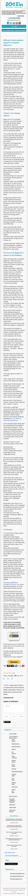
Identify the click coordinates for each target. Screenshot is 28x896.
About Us (8, 888)
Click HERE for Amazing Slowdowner (12, 419)
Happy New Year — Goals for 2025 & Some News (14, 845)
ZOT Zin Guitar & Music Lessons (13, 737)
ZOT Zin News (13, 733)
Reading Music (14, 783)
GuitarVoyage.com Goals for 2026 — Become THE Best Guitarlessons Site (14, 826)
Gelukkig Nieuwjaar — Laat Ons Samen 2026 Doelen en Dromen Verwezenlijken (14, 819)
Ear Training (14, 752)
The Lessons (13, 888)
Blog (20, 890)
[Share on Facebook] (5, 680)
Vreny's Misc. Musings (12, 810)
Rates (18, 888)
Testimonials (22, 888)
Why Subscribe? (10, 852)
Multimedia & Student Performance (11, 890)
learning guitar (11, 689)
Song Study (13, 779)
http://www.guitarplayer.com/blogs (18, 873)
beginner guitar (13, 685)
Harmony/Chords (16, 746)
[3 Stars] (7, 673)
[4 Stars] (9, 673)
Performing (14, 787)
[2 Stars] (6, 673)
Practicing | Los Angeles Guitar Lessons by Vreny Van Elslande (13, 692)
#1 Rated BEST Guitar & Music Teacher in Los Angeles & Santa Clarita (14, 839)
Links (23, 890)
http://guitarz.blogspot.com (17, 876)
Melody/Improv (15, 744)
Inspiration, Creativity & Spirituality (12, 800)
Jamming (14, 768)
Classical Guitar (14, 774)
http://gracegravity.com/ (16, 879)
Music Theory (13, 740)
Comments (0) (8, 698)
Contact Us (14, 891)
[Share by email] (13, 680)
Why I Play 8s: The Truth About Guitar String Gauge (14, 832)
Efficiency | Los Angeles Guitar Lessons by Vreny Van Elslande (13, 687)
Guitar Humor (12, 807)
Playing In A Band (13, 791)
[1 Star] (4, 673)
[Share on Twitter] (9, 680)
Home (4, 888)
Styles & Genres (14, 761)
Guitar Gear (12, 804)
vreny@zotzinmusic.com (11, 584)
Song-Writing (13, 765)
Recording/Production (17, 771)
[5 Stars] (11, 673)
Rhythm (14, 749)
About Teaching (13, 796)
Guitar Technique (14, 756)
